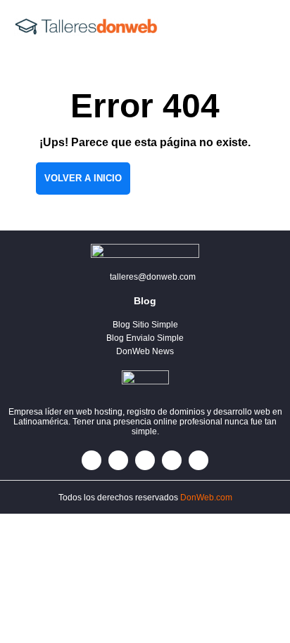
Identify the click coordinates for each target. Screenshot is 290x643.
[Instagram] (145, 460)
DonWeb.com (206, 497)
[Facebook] (91, 460)
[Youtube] (198, 460)
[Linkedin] (172, 460)
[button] (255, 26)
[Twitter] (118, 460)
